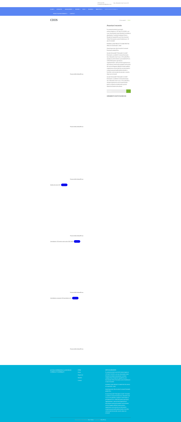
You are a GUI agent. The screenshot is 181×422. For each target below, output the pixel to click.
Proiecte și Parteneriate (60, 13)
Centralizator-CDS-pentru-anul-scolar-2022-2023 (61, 241)
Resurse (77, 9)
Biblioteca (99, 9)
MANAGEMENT (68, 9)
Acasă (52, 9)
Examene (90, 9)
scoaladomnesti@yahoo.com (104, 4)
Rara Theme (91, 419)
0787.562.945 (100, 2)
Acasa (79, 372)
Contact (72, 13)
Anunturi (80, 377)
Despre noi (80, 375)
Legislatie (59, 9)
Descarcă (64, 184)
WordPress (103, 419)
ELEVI (84, 9)
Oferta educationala (111, 9)
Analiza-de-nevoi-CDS (55, 184)
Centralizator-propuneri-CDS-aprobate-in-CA (60, 298)
